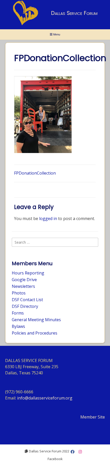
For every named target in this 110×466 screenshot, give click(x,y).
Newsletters (23, 286)
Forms (18, 313)
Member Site (92, 417)
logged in (48, 218)
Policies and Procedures (34, 333)
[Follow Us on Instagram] (80, 452)
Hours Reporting (28, 273)
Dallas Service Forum (74, 13)
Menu (56, 34)
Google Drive (24, 279)
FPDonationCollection (35, 173)
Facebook (55, 459)
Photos (19, 293)
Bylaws (18, 326)
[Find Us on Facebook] (72, 452)
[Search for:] (55, 242)
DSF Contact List (27, 299)
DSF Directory (25, 306)
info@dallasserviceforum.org (44, 398)
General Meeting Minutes (36, 319)
